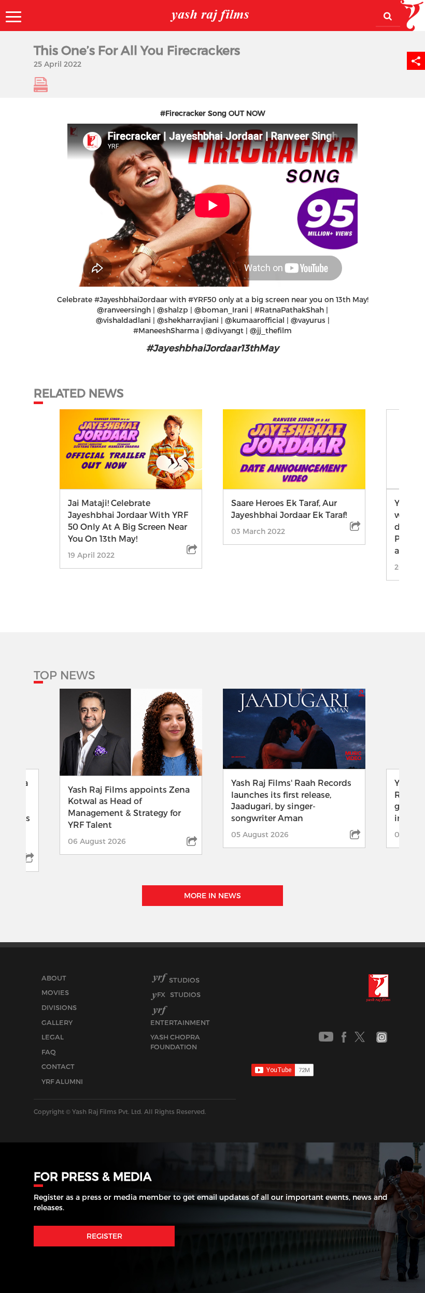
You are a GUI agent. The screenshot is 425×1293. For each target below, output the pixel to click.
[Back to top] (392, 1261)
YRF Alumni (62, 1081)
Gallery (57, 1022)
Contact (58, 1066)
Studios (184, 980)
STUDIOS (179, 994)
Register (104, 1235)
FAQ (48, 1052)
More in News (212, 895)
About (53, 978)
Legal (52, 1037)
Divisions (59, 1007)
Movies (55, 992)
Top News (64, 674)
